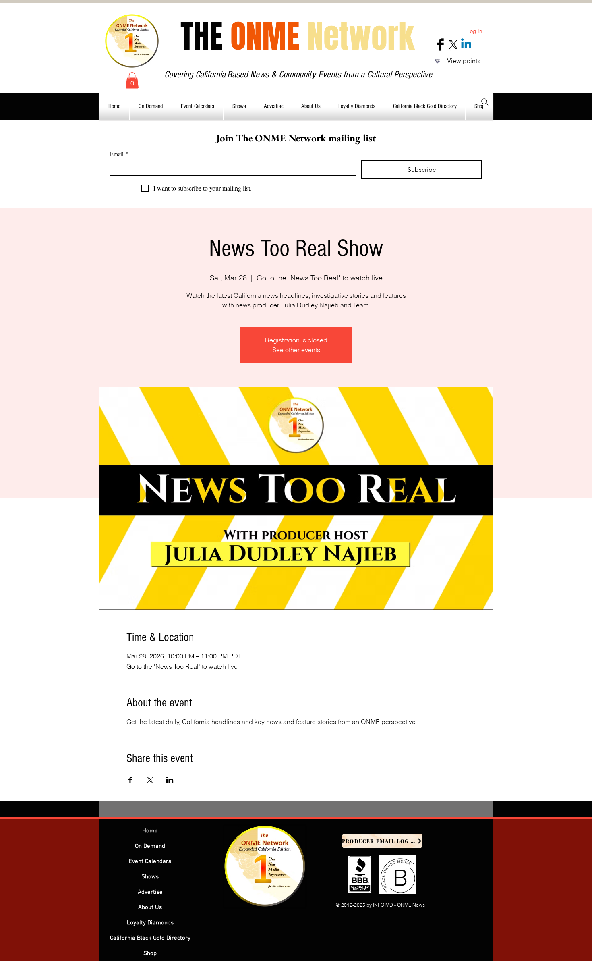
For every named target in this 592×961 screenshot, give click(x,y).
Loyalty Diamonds (150, 922)
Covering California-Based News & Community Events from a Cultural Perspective (298, 74)
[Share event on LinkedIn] (170, 780)
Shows (150, 876)
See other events (296, 350)
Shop (150, 953)
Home (150, 830)
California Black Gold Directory (150, 938)
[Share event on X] (150, 780)
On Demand (150, 846)
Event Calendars (150, 861)
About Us (150, 907)
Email (119, 153)
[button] (132, 80)
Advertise (150, 892)
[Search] (484, 101)
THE (297, 36)
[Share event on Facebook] (130, 780)
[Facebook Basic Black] (440, 44)
